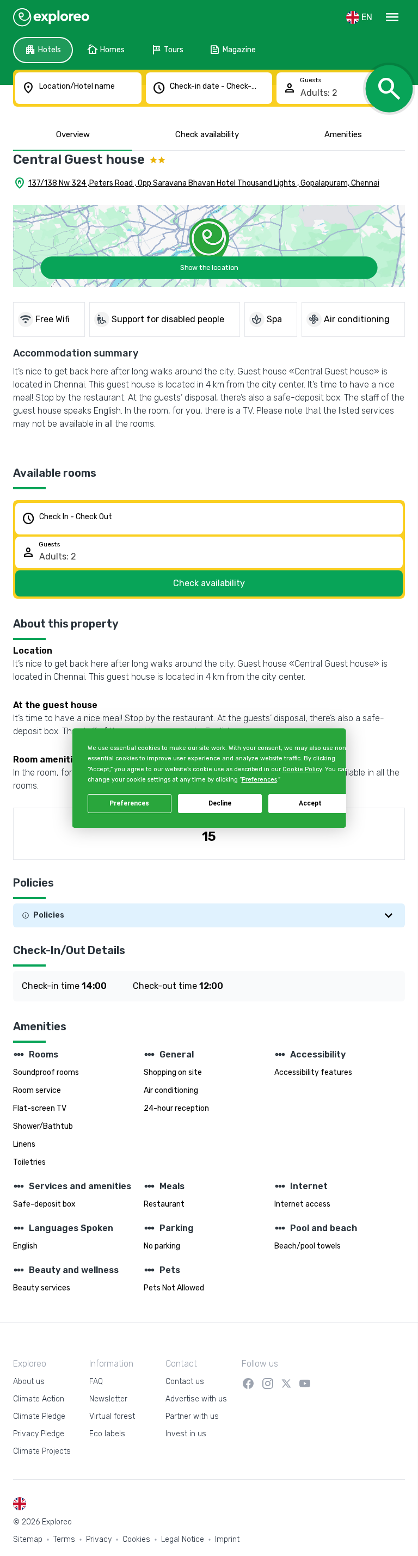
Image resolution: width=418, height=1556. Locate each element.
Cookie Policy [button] (301, 769)
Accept (310, 803)
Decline (219, 803)
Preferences (129, 803)
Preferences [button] (258, 779)
